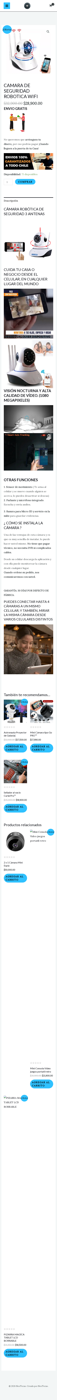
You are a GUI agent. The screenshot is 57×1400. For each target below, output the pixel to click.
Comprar (25, 181)
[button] (48, 31)
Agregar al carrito (15, 748)
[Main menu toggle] (7, 5)
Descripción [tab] (11, 200)
